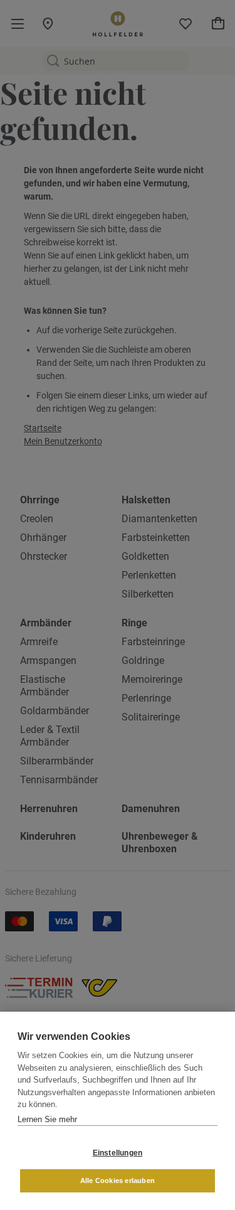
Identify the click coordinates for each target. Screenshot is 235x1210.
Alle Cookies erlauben (117, 1180)
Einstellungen (118, 1152)
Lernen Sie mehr (47, 1119)
